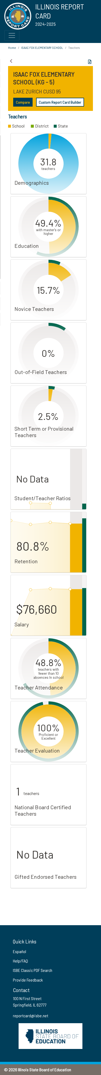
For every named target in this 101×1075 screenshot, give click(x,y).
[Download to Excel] (89, 61)
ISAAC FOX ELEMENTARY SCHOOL (42, 47)
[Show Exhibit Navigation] (11, 60)
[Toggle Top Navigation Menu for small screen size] (11, 35)
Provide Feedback (28, 979)
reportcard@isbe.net (30, 1015)
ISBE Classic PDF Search (32, 970)
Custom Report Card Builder (60, 102)
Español (19, 951)
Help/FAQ (20, 960)
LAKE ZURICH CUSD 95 (37, 91)
